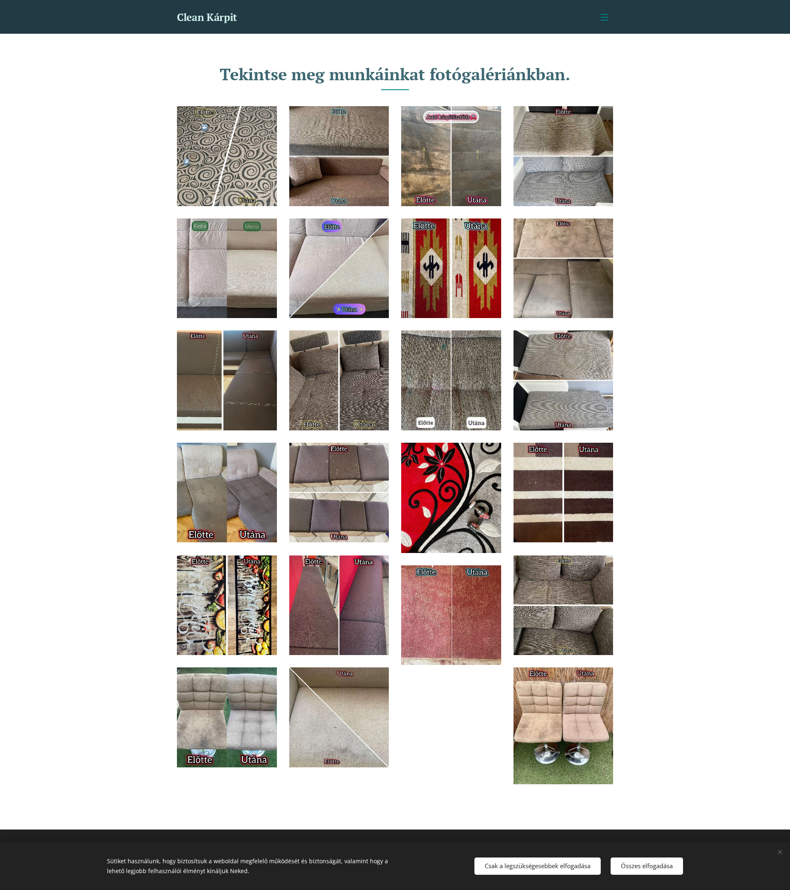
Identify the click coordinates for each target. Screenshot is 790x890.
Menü (607, 17)
